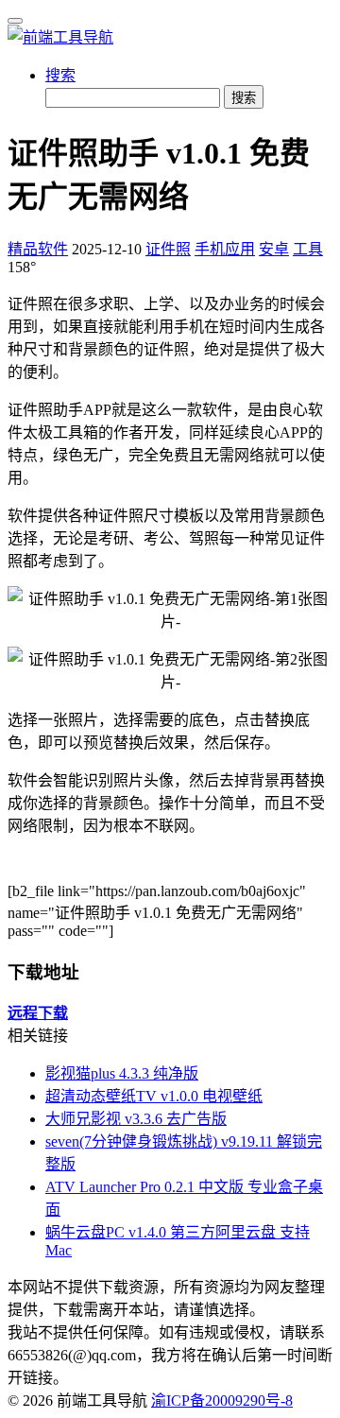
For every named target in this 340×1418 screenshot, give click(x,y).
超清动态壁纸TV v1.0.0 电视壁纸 (154, 1096)
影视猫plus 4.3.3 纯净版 (121, 1073)
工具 (308, 249)
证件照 (168, 249)
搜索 (60, 75)
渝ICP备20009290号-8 (222, 1400)
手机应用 (225, 249)
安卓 (274, 249)
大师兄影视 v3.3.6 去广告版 (136, 1119)
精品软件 (38, 249)
